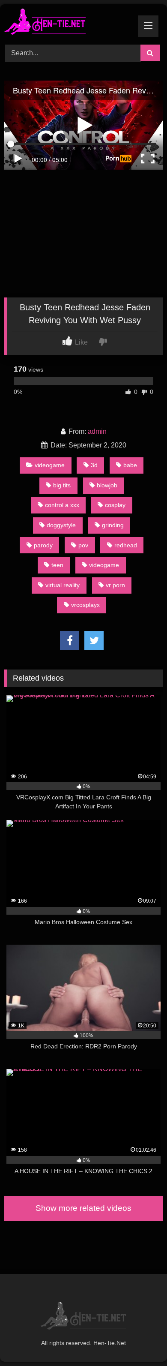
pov (83, 545)
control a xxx (62, 504)
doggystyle (61, 525)
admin (97, 431)
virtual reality (62, 585)
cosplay (115, 504)
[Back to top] (140, 1340)
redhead (125, 545)
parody (43, 545)
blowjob (107, 485)
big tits (62, 485)
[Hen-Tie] (68, 23)
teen (57, 564)
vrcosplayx (85, 604)
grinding (113, 525)
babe (130, 465)
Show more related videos (83, 1208)
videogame (50, 465)
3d (94, 465)
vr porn (115, 585)
